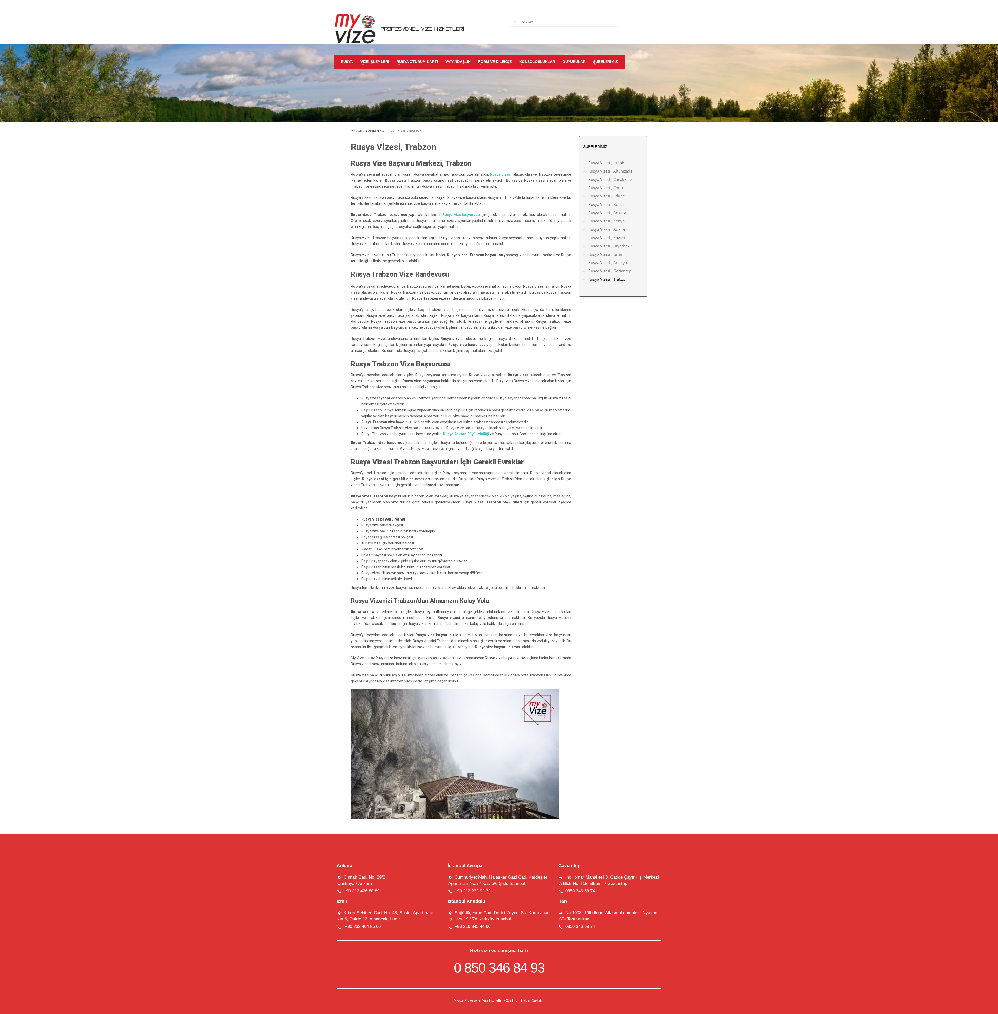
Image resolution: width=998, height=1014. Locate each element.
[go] (514, 22)
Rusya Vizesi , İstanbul (608, 162)
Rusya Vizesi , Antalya (607, 262)
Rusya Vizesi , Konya (606, 220)
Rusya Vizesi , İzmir (605, 254)
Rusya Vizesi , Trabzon (608, 279)
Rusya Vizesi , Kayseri (607, 237)
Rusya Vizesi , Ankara (607, 212)
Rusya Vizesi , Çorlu (605, 187)
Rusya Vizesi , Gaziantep (609, 270)
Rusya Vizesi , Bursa (606, 204)
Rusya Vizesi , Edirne (606, 196)
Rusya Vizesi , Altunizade (610, 171)
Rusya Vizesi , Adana (606, 229)
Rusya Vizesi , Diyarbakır (610, 245)
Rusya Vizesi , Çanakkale (610, 179)
